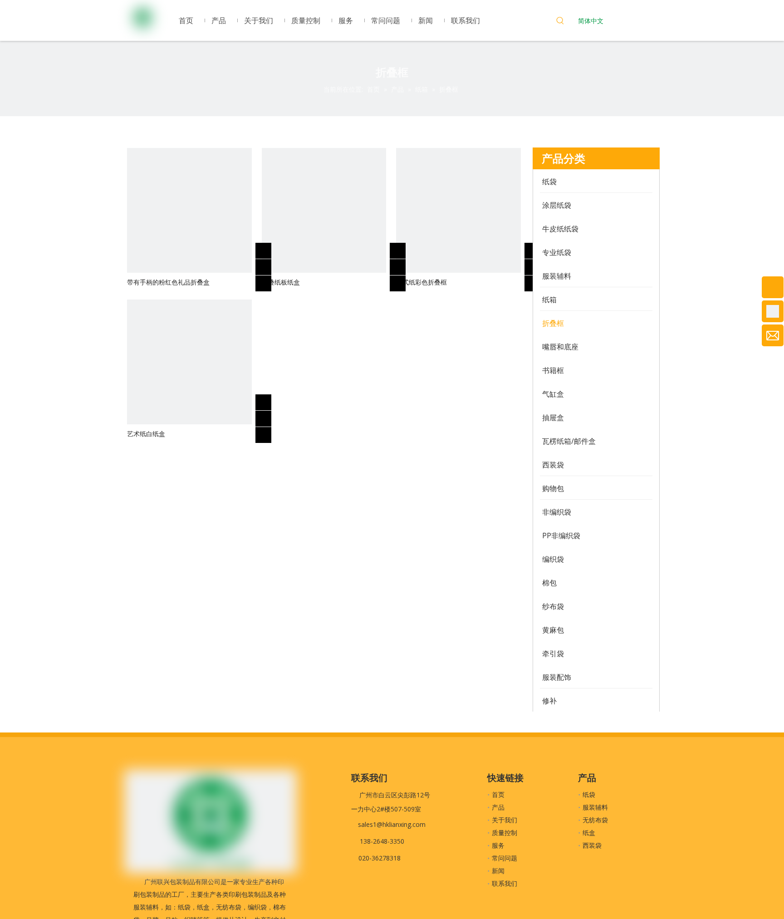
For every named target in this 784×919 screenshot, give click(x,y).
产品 (498, 807)
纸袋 (589, 794)
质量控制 (504, 832)
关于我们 (504, 820)
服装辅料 (595, 807)
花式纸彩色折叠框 (421, 282)
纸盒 (589, 832)
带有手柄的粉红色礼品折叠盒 (168, 282)
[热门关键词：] (560, 22)
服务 (498, 845)
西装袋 (592, 845)
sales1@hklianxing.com (392, 824)
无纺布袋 (595, 820)
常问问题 (504, 858)
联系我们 (504, 883)
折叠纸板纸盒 (281, 282)
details (269, 280)
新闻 (498, 870)
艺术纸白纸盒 (146, 433)
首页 (498, 794)
